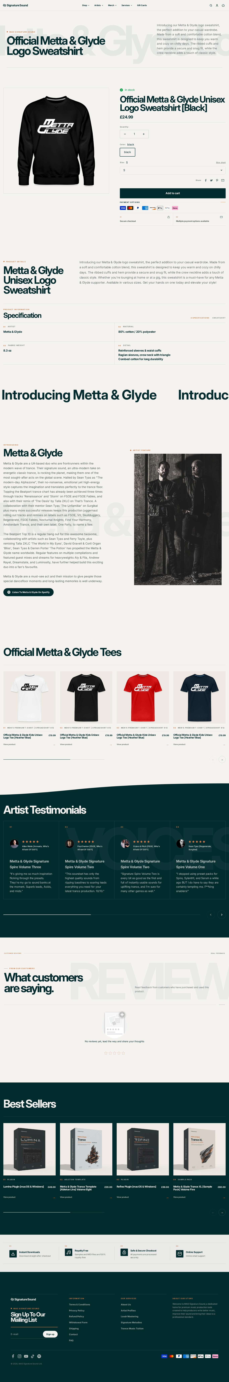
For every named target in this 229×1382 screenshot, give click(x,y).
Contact (73, 1334)
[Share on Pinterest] (217, 180)
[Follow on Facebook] (13, 1356)
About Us (126, 1304)
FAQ (71, 1340)
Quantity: (124, 127)
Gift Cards (142, 5)
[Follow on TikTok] (32, 1356)
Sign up (50, 1334)
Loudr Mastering (129, 1316)
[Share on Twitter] (211, 180)
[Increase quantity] (144, 134)
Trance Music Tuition (132, 1328)
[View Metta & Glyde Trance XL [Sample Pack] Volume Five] (199, 1161)
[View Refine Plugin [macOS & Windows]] (143, 1161)
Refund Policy (76, 1316)
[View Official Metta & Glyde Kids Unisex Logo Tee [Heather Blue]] (29, 709)
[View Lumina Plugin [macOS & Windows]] (29, 1161)
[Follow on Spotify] (39, 1356)
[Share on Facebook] (206, 180)
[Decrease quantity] (125, 134)
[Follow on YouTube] (26, 1356)
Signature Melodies (131, 1322)
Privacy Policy (76, 1310)
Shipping (74, 1328)
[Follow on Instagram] (19, 1356)
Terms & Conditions (79, 1304)
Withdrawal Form (78, 1322)
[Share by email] (223, 180)
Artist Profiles (128, 1310)
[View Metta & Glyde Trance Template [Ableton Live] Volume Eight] (86, 1161)
